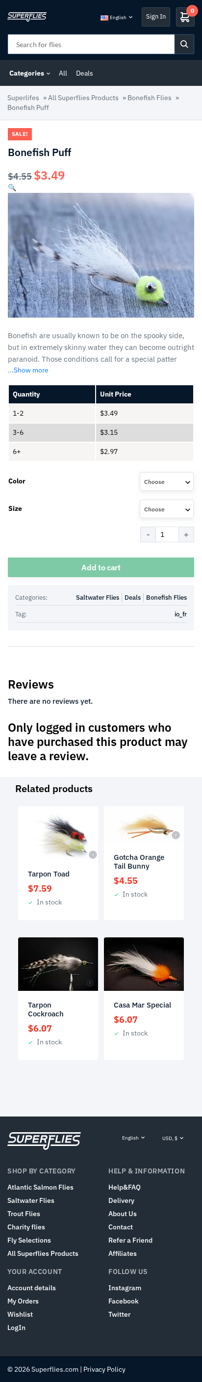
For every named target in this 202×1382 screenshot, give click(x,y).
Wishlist (20, 1314)
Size (15, 508)
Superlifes (23, 97)
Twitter (119, 1314)
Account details (31, 1287)
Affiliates (122, 1253)
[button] (12, 187)
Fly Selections (29, 1240)
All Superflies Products (83, 97)
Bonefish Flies (149, 97)
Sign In (156, 16)
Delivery (121, 1200)
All (63, 73)
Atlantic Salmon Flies (40, 1187)
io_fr (181, 614)
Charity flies (26, 1227)
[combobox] (167, 481)
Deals (84, 73)
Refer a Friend (130, 1240)
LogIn (16, 1327)
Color (16, 481)
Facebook (123, 1301)
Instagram (124, 1287)
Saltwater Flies (97, 597)
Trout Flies (23, 1213)
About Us (122, 1213)
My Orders (23, 1301)
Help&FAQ (124, 1187)
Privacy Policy (104, 1369)
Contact (120, 1227)
